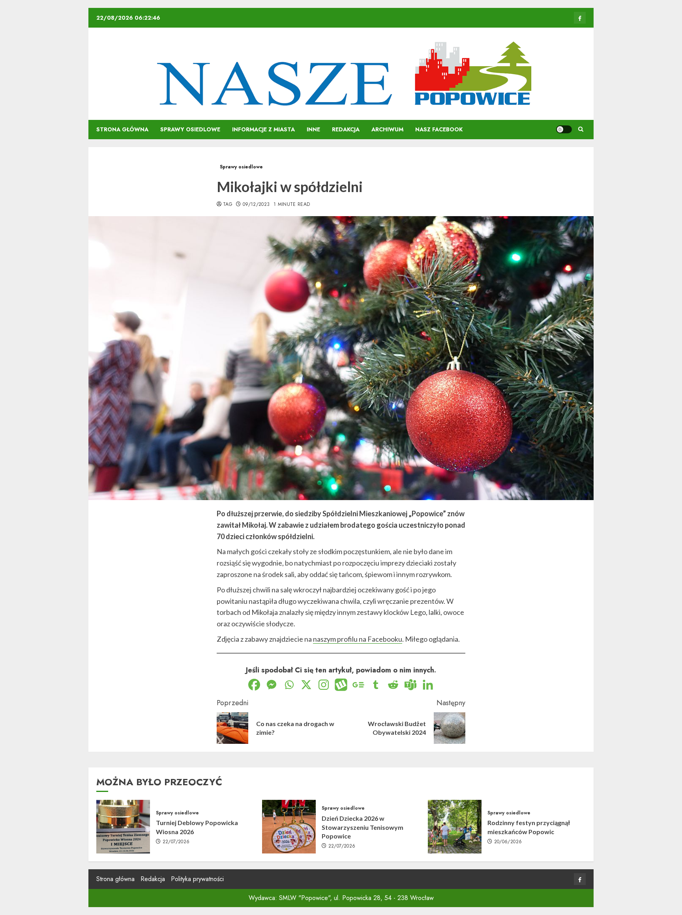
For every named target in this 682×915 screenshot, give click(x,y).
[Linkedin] (428, 685)
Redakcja (346, 129)
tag (227, 205)
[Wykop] (341, 685)
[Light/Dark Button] (564, 129)
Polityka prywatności (197, 878)
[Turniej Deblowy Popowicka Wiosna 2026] (123, 826)
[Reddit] (393, 685)
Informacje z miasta (263, 129)
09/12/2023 (256, 205)
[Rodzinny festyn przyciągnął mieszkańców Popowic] (455, 826)
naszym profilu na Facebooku (357, 639)
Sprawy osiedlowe (190, 129)
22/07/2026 (176, 842)
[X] (306, 685)
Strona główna (122, 129)
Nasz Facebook (439, 129)
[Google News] (358, 685)
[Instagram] (324, 685)
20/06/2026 (508, 842)
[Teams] (410, 685)
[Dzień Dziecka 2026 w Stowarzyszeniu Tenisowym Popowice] (289, 826)
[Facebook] (254, 685)
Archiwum (387, 129)
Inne (313, 129)
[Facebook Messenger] (271, 685)
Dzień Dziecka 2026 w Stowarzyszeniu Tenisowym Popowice (362, 827)
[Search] (581, 129)
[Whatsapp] (289, 685)
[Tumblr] (376, 685)
